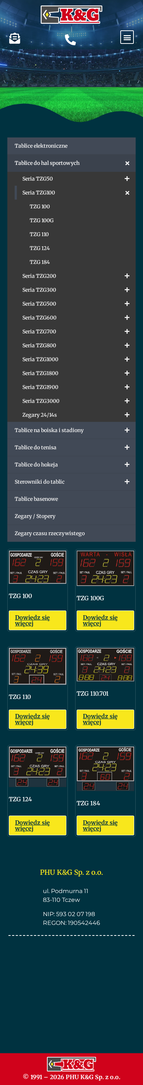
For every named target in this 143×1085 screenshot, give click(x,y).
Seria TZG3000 (40, 401)
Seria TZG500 (39, 303)
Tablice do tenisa (35, 447)
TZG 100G (42, 220)
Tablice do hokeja (36, 464)
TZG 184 (40, 262)
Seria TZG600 (39, 317)
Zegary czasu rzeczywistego (50, 533)
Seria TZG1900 (40, 387)
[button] (127, 37)
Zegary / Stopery (35, 516)
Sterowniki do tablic (40, 482)
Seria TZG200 (39, 276)
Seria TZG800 (39, 345)
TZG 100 (40, 206)
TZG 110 (39, 234)
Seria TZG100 (38, 192)
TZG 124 (40, 248)
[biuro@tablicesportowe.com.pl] (14, 38)
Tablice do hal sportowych (47, 163)
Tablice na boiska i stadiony (49, 430)
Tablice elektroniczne (41, 146)
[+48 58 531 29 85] (70, 39)
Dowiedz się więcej (32, 620)
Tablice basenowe (36, 499)
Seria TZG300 (39, 290)
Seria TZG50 (37, 178)
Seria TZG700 (39, 331)
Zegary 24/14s (39, 415)
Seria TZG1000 (40, 359)
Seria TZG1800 (40, 373)
